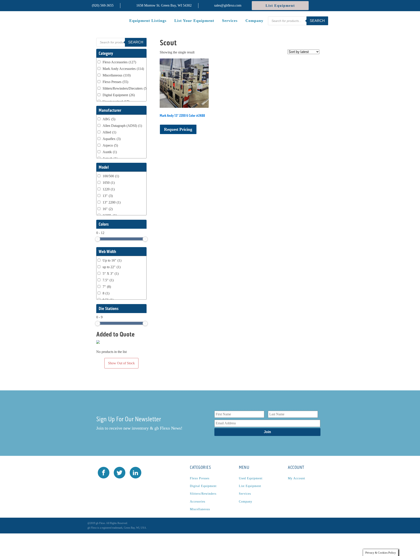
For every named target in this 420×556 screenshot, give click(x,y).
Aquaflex (112, 139)
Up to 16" (112, 260)
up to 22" (112, 267)
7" (107, 287)
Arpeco (110, 145)
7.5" (108, 280)
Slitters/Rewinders (203, 493)
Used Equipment (250, 478)
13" (108, 196)
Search (317, 21)
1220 (109, 189)
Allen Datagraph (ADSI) (122, 125)
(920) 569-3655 (103, 5)
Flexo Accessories (119, 62)
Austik (110, 152)
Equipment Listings (147, 20)
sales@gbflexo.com (227, 5)
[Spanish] (317, 6)
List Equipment (280, 5)
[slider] (97, 239)
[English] (325, 6)
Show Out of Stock (121, 363)
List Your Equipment (194, 20)
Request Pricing (178, 129)
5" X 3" (111, 273)
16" (108, 209)
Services (230, 20)
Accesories (197, 501)
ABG (109, 119)
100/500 (111, 176)
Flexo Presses (115, 82)
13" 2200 (112, 202)
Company (254, 20)
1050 (109, 182)
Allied (109, 132)
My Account (296, 478)
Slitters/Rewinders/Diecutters (126, 88)
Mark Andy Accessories (123, 69)
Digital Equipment (119, 95)
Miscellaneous (117, 75)
